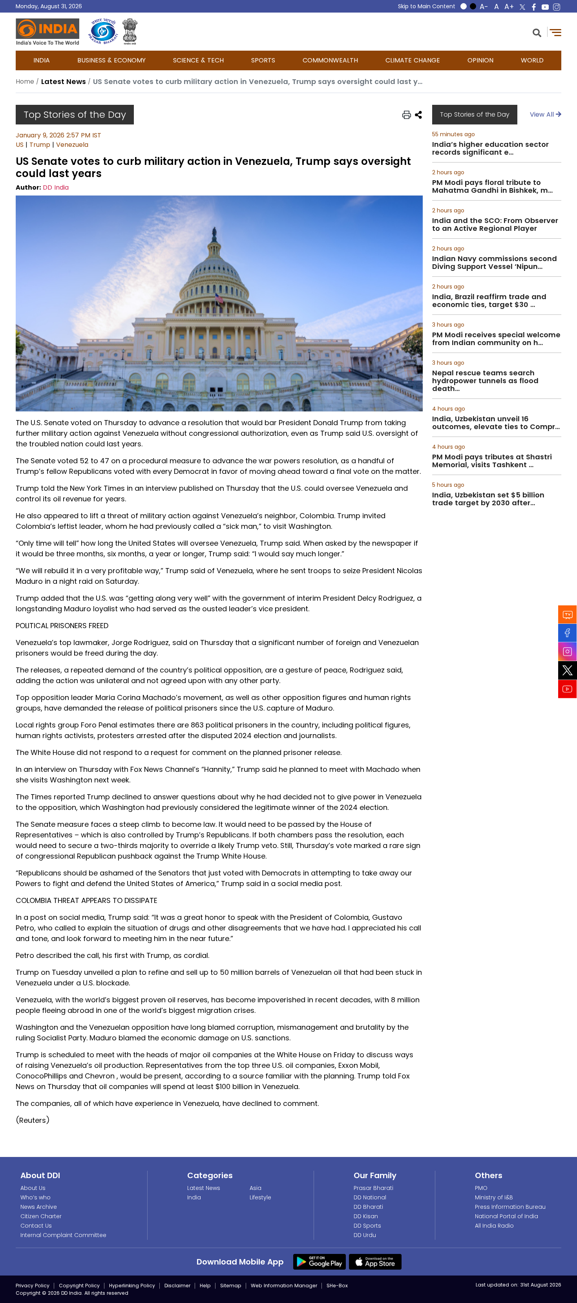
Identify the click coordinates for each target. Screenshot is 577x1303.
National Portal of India (506, 1216)
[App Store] (375, 1261)
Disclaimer (177, 1285)
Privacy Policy (32, 1285)
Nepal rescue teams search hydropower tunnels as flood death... (485, 381)
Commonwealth (330, 60)
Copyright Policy (79, 1285)
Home (25, 81)
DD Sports (367, 1226)
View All (543, 114)
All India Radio (494, 1226)
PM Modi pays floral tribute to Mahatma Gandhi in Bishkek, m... (492, 186)
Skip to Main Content (426, 6)
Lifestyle (260, 1197)
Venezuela (72, 144)
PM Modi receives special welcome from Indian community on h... (496, 339)
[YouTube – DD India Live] (545, 7)
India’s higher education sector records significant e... (490, 148)
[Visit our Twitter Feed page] (567, 670)
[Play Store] (319, 1261)
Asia (255, 1188)
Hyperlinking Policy (132, 1285)
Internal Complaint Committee (63, 1235)
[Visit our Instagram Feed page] (567, 651)
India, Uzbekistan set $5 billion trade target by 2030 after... (488, 499)
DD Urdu (365, 1235)
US (20, 144)
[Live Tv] (567, 614)
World (532, 60)
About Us (33, 1188)
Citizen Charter (41, 1216)
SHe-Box (337, 1285)
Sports (263, 60)
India (41, 60)
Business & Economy (111, 60)
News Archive (38, 1207)
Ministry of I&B (494, 1197)
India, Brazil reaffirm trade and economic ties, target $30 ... (489, 301)
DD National (370, 1197)
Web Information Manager (284, 1285)
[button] (537, 32)
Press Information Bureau (510, 1207)
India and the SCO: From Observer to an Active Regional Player (495, 224)
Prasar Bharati (373, 1188)
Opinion (480, 60)
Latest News (203, 1188)
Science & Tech (198, 60)
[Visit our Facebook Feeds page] (567, 632)
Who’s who (35, 1197)
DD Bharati (368, 1207)
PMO (481, 1188)
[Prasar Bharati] (103, 31)
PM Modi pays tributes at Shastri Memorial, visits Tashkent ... (492, 461)
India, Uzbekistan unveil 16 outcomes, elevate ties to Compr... (496, 423)
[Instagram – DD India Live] (556, 7)
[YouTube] (567, 689)
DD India (56, 187)
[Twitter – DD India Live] (522, 7)
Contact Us (36, 1226)
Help (205, 1285)
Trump (39, 144)
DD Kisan (366, 1216)
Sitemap (230, 1285)
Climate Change (412, 60)
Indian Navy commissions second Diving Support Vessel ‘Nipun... (494, 262)
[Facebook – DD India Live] (534, 7)
